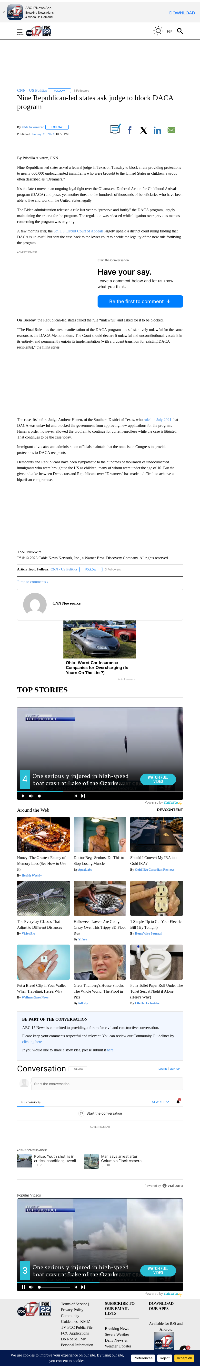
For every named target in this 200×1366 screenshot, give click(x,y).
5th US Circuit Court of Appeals (78, 231)
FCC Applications (75, 1333)
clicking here (32, 1042)
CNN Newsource (33, 127)
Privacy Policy (72, 1310)
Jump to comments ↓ (33, 582)
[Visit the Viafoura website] (172, 1186)
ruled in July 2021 (157, 420)
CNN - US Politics (63, 569)
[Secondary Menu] (23, 31)
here (110, 1050)
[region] (100, 1127)
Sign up (175, 1068)
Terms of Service (74, 1304)
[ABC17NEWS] (44, 30)
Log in (163, 1068)
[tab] (30, 1102)
